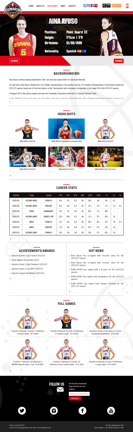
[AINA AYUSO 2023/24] (27, 157)
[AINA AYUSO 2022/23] (66, 157)
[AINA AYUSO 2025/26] (27, 129)
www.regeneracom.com (44, 428)
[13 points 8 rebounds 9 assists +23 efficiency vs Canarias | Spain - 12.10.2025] (66, 318)
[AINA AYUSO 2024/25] (105, 129)
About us (40, 6)
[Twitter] (85, 5)
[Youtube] (95, 5)
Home (31, 6)
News (63, 6)
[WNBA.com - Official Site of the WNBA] (116, 6)
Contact (72, 6)
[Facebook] (92, 5)
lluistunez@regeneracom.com (23, 428)
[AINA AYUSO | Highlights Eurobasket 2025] (66, 129)
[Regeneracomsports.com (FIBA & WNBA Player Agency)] (13, 10)
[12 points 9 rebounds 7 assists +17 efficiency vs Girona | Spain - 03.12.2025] (27, 318)
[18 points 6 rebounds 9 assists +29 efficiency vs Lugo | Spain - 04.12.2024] (105, 349)
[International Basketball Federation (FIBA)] (106, 6)
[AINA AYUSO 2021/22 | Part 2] (105, 157)
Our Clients (52, 6)
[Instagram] (88, 5)
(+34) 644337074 (19, 425)
